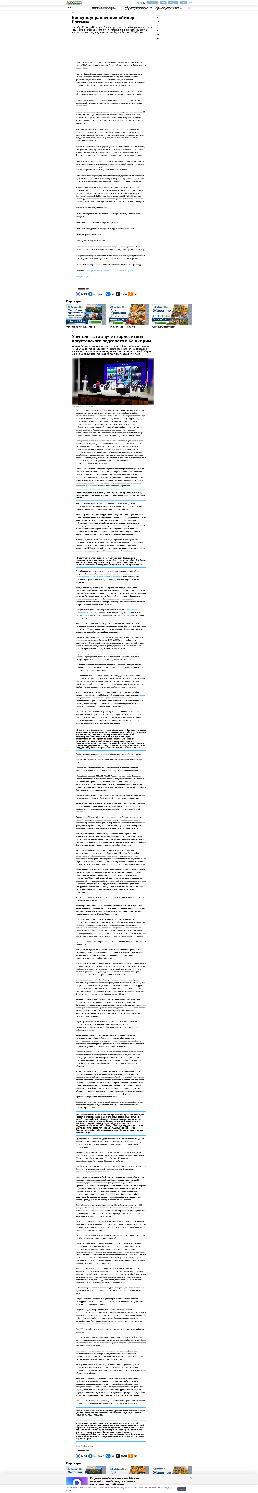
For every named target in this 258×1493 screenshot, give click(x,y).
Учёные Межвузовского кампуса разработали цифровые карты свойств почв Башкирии (169, 8)
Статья (69, 7)
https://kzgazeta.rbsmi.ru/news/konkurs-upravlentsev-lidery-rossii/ (109, 271)
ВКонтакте (152, 3)
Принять (181, 1489)
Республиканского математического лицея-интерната (99, 576)
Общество (76, 13)
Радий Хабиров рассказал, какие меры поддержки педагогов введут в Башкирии (138, 8)
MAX (163, 3)
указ (141, 695)
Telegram (173, 3)
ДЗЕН (184, 3)
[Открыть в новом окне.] (81, 294)
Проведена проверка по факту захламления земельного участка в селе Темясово (105, 8)
